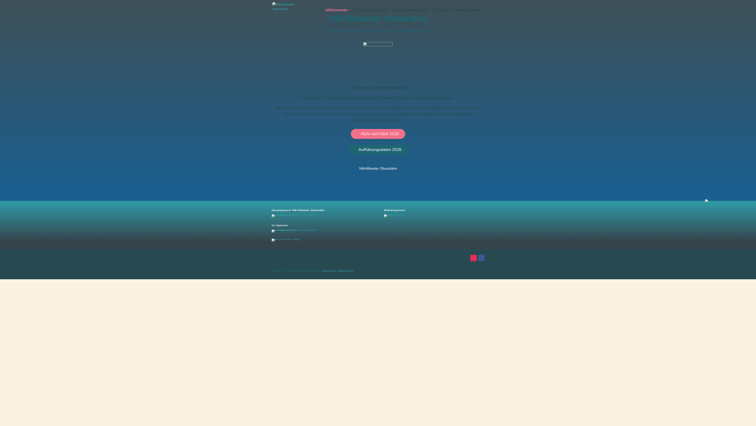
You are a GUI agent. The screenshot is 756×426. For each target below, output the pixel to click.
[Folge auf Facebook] (481, 258)
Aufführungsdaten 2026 (380, 149)
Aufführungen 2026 (410, 11)
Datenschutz (345, 271)
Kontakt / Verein (466, 11)
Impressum (328, 271)
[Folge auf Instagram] (473, 258)
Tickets (439, 11)
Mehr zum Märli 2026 (380, 133)
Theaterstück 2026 (370, 11)
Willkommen (336, 11)
